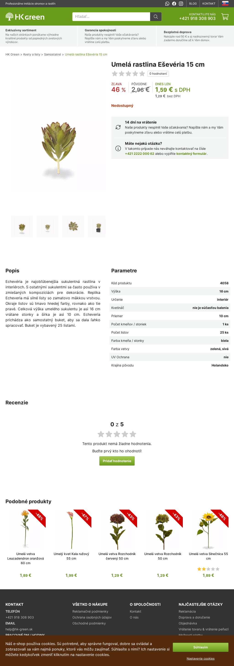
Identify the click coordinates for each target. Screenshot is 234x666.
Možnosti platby (191, 635)
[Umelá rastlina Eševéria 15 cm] (22, 226)
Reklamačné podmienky (90, 611)
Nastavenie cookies (201, 658)
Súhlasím (200, 647)
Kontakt (208, 3)
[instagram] (181, 3)
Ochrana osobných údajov (92, 617)
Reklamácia (187, 611)
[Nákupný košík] (225, 16)
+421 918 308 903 (197, 18)
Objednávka (188, 623)
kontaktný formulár (191, 153)
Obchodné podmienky (89, 623)
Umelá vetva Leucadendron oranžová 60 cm (25, 558)
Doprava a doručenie (194, 617)
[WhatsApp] (167, 3)
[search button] (156, 16)
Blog (193, 3)
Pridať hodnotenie (117, 461)
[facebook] (174, 3)
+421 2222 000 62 (139, 153)
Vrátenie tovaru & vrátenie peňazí (204, 629)
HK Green (11, 9)
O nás (134, 617)
